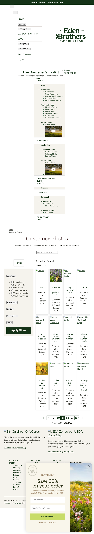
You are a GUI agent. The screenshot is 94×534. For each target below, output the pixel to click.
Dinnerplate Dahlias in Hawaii (83, 385)
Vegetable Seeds (20, 293)
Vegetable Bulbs (20, 290)
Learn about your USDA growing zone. (47, 2)
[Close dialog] (89, 466)
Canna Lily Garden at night (83, 337)
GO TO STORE (70, 73)
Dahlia (84, 287)
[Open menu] (12, 6)
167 (77, 417)
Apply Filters (18, 330)
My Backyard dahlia (70, 289)
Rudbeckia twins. (55, 382)
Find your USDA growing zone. (61, 451)
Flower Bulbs (18, 282)
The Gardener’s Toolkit (40, 72)
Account (67, 70)
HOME (21, 19)
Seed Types (11, 276)
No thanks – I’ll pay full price (47, 522)
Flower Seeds (19, 285)
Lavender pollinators (56, 291)
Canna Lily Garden (69, 336)
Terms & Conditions (13, 503)
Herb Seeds (18, 287)
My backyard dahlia (42, 336)
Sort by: (39, 261)
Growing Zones (12, 316)
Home (11, 230)
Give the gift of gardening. (15, 448)
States (9, 322)
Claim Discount (47, 517)
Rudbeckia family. (69, 382)
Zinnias (42, 287)
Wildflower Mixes (20, 296)
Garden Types (12, 302)
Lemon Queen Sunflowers (56, 337)
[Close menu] (15, 12)
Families (10, 309)
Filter (19, 262)
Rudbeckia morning (42, 384)
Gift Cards (32, 431)
